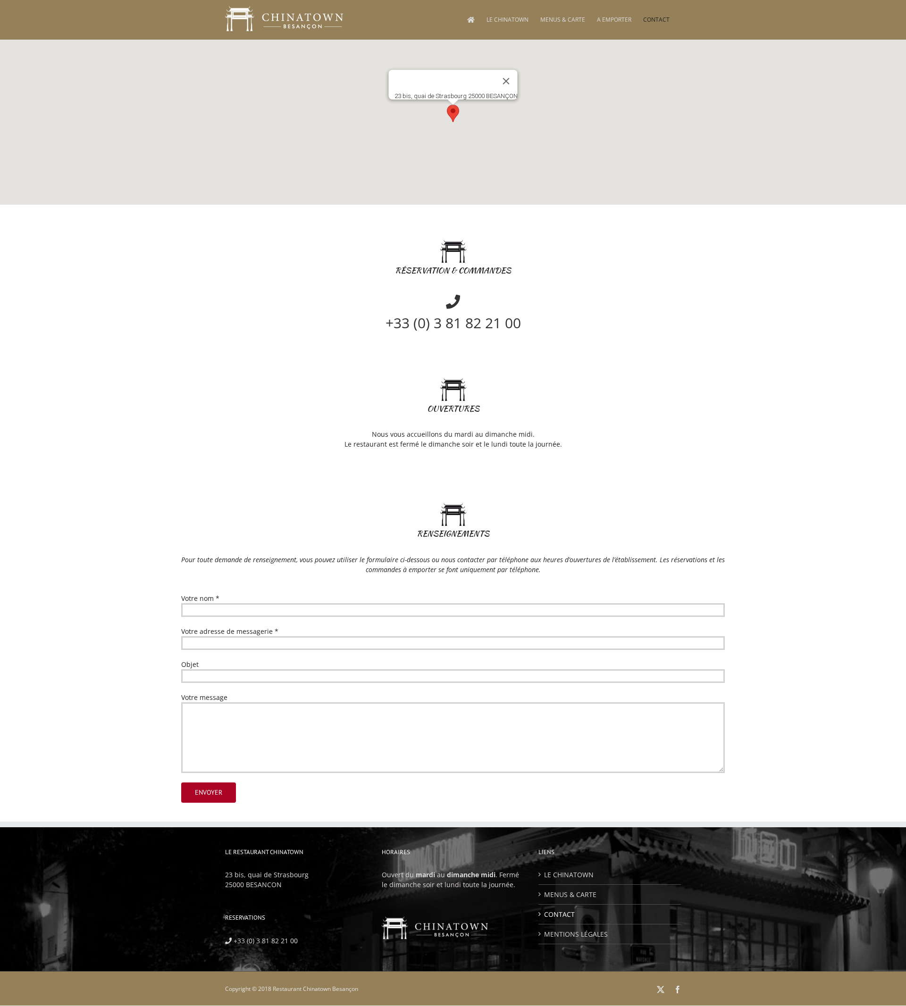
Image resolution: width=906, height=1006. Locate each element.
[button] (453, 113)
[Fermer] (506, 81)
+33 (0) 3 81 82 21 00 (265, 940)
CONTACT (559, 914)
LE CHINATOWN (569, 874)
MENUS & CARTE (570, 894)
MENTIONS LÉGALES (576, 934)
